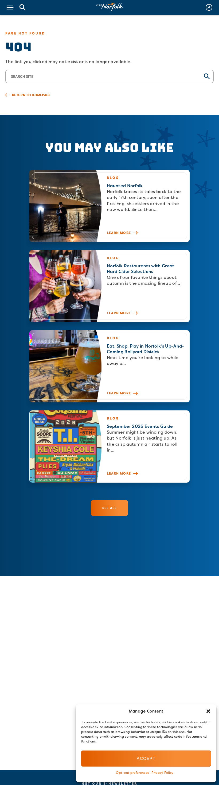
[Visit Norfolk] (109, 7)
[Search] (22, 7)
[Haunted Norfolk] (109, 206)
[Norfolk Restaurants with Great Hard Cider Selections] (109, 286)
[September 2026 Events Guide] (109, 446)
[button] (208, 711)
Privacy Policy (162, 772)
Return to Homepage (31, 95)
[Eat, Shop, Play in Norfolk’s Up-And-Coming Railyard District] (109, 366)
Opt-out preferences (132, 772)
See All (109, 508)
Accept (146, 758)
